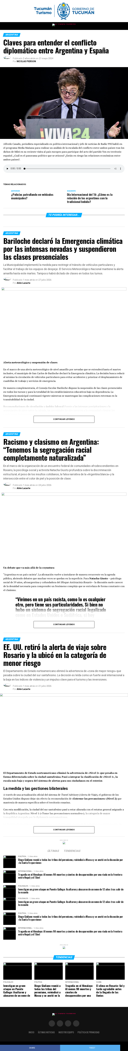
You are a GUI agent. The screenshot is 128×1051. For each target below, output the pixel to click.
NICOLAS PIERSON (26, 61)
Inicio (31, 1032)
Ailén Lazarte (23, 283)
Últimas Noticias (46, 1032)
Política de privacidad (88, 1032)
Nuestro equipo (66, 1032)
